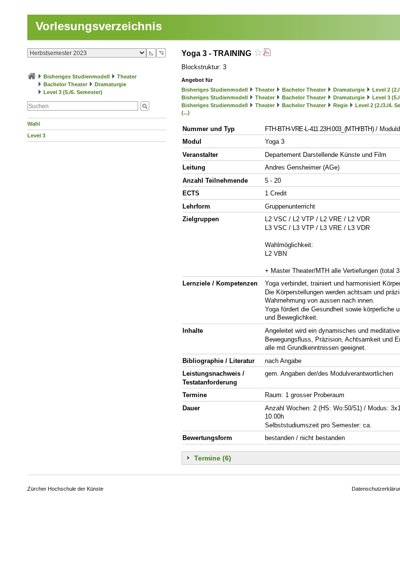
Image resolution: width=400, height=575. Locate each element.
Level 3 (36, 135)
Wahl (33, 124)
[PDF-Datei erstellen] (267, 53)
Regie (340, 105)
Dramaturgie (110, 84)
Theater (127, 76)
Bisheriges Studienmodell (76, 76)
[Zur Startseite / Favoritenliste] (31, 76)
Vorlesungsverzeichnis (99, 26)
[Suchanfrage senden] (144, 106)
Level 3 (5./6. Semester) (72, 92)
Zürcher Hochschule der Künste (65, 489)
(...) (185, 112)
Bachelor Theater (65, 84)
